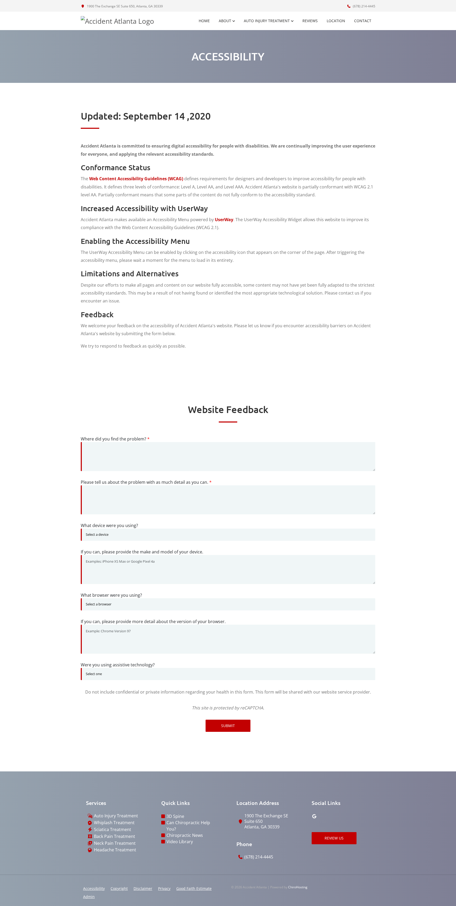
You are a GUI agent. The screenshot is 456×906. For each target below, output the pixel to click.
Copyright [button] (119, 888)
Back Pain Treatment (114, 836)
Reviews (310, 20)
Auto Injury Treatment (267, 20)
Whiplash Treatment (114, 823)
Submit (228, 725)
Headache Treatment (115, 850)
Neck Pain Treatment (115, 843)
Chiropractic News (185, 835)
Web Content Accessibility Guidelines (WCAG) (136, 179)
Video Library (180, 842)
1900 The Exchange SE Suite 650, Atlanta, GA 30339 (124, 6)
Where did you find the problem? (115, 439)
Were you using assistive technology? (118, 665)
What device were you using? (109, 525)
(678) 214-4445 (363, 6)
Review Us (334, 838)
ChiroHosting (297, 887)
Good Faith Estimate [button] (194, 888)
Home (204, 20)
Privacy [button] (164, 888)
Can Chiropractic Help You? (188, 826)
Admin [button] (89, 896)
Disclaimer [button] (143, 888)
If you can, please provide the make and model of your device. (142, 552)
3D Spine (175, 816)
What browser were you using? (111, 595)
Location (336, 20)
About (225, 20)
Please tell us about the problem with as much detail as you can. (146, 482)
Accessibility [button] (94, 888)
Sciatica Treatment (112, 829)
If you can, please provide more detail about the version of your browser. (153, 621)
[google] (314, 816)
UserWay (224, 219)
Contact (362, 20)
